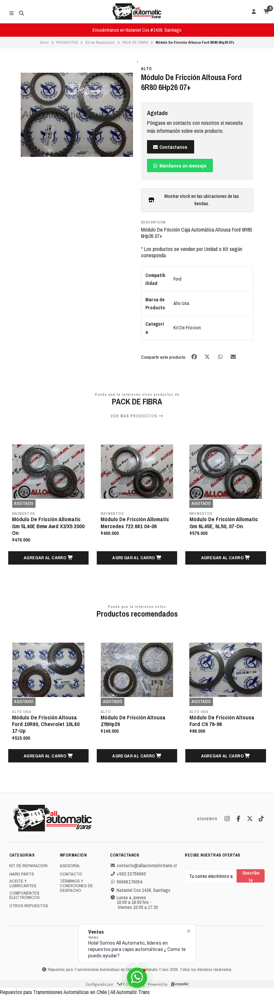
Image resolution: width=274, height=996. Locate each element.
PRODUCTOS (67, 42)
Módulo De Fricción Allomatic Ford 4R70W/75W (223, 720)
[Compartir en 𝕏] (207, 356)
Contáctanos (172, 147)
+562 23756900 (131, 874)
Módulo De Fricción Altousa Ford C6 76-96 (133, 720)
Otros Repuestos (28, 906)
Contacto (71, 874)
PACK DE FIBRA (135, 42)
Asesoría (70, 866)
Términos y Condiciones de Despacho (76, 886)
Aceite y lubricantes (22, 883)
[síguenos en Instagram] (227, 819)
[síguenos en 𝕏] (249, 819)
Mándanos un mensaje (182, 165)
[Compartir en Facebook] (194, 356)
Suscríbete (250, 876)
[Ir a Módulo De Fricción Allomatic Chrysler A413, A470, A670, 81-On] (225, 471)
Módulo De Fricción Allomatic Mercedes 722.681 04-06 (46, 522)
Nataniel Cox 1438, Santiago (143, 890)
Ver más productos (134, 416)
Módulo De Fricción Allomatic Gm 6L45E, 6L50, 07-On (135, 522)
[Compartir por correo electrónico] (233, 356)
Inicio (44, 42)
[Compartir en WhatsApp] (220, 356)
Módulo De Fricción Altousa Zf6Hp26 (44, 720)
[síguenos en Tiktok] (261, 819)
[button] (48, 558)
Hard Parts (21, 874)
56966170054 (129, 882)
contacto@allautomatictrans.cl (147, 865)
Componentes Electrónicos (24, 895)
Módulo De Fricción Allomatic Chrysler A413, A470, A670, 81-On (224, 526)
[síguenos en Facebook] (238, 819)
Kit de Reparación (100, 42)
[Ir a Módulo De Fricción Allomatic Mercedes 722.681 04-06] (48, 471)
